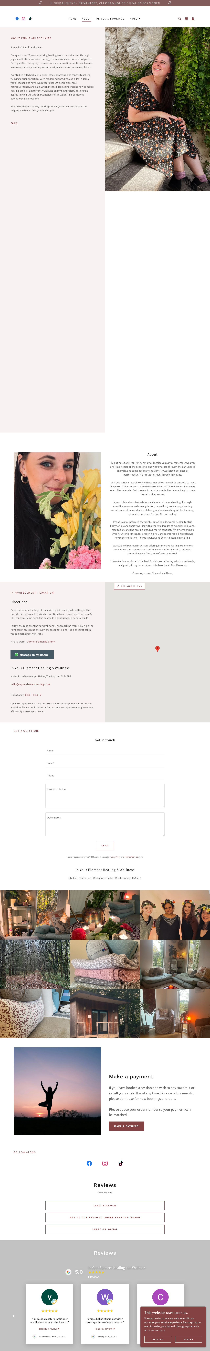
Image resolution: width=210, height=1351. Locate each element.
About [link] (86, 18)
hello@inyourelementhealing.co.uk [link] (30, 684)
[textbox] (104, 750)
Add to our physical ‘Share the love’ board (105, 1217)
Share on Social (105, 1229)
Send (105, 845)
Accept (188, 1339)
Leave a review (105, 1205)
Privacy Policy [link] (114, 857)
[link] (17, 18)
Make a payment (126, 1126)
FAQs (14, 123)
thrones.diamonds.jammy (41, 641)
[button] (135, 19)
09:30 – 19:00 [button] (31, 695)
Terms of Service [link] (131, 857)
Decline (158, 1339)
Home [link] (73, 18)
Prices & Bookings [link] (110, 18)
